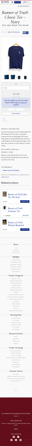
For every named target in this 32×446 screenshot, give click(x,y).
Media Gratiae (16, 304)
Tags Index (16, 327)
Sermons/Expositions (16, 290)
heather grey (15, 149)
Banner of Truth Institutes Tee (15, 209)
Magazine (16, 301)
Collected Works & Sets (16, 294)
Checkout (16, 250)
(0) (18, 2)
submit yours (5, 177)
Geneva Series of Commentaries (16, 357)
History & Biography (16, 281)
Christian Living (16, 278)
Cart (16, 248)
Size (16, 84)
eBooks (16, 308)
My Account (16, 252)
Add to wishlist (16, 113)
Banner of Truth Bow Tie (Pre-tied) (17, 196)
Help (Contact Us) (16, 381)
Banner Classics (16, 269)
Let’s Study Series (16, 355)
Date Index (16, 320)
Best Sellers (16, 271)
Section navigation (23, 6)
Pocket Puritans (16, 353)
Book (16, 336)
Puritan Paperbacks (16, 350)
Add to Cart (25, 201)
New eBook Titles (16, 262)
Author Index (16, 318)
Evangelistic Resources (16, 299)
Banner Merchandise (14, 32)
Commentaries (16, 285)
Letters (16, 292)
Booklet (16, 339)
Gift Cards (16, 374)
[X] (27, 32)
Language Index (16, 322)
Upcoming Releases (16, 264)
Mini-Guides (16, 367)
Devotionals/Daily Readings (16, 297)
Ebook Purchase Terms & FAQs (16, 378)
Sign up (16, 429)
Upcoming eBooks (16, 266)
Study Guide (16, 341)
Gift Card (16, 306)
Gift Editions (16, 360)
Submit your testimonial (10, 170)
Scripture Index (16, 325)
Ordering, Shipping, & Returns (16, 376)
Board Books (16, 364)
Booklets (16, 362)
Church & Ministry (15, 283)
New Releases (16, 260)
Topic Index (16, 329)
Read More (25, 215)
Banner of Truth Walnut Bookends (16, 224)
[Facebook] (24, 32)
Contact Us (16, 416)
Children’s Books (16, 287)
